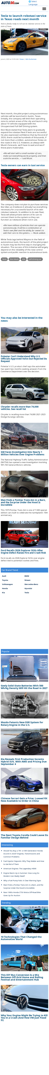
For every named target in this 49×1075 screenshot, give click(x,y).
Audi (4, 576)
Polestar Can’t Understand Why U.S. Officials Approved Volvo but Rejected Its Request (24, 359)
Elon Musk (14, 259)
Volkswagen (7, 584)
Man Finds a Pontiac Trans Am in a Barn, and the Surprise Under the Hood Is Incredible (23, 502)
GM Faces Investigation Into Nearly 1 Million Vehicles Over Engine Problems (22, 453)
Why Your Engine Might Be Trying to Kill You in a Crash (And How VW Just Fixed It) (24, 1018)
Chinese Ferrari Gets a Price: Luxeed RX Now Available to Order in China (24, 799)
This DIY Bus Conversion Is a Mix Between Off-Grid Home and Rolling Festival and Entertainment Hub (22, 977)
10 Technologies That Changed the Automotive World (21, 938)
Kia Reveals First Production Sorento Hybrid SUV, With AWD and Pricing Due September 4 (24, 761)
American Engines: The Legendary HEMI (19, 868)
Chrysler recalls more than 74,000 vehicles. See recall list (20, 408)
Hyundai (28, 588)
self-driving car (35, 259)
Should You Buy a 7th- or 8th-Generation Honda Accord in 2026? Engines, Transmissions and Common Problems (23, 853)
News (22, 59)
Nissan (27, 580)
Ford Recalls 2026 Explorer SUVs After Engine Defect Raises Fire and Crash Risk (23, 551)
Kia (3, 592)
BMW (26, 576)
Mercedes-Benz (31, 584)
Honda (5, 588)
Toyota (5, 580)
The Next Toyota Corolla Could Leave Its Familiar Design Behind (24, 836)
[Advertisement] (24, 88)
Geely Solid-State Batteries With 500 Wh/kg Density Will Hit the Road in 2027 (24, 687)
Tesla (4, 259)
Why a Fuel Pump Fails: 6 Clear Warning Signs (22, 880)
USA (23, 259)
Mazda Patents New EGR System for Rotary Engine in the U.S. (22, 723)
